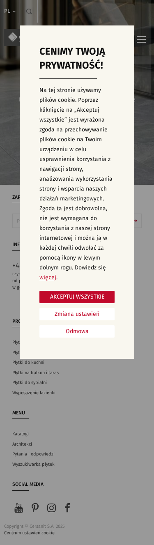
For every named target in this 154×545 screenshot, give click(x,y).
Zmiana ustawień (77, 314)
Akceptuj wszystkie (77, 297)
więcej (47, 278)
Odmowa (77, 331)
